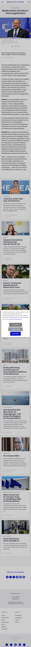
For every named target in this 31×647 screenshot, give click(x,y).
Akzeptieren (15, 333)
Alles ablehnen (15, 325)
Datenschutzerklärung (16, 319)
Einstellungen (15, 329)
